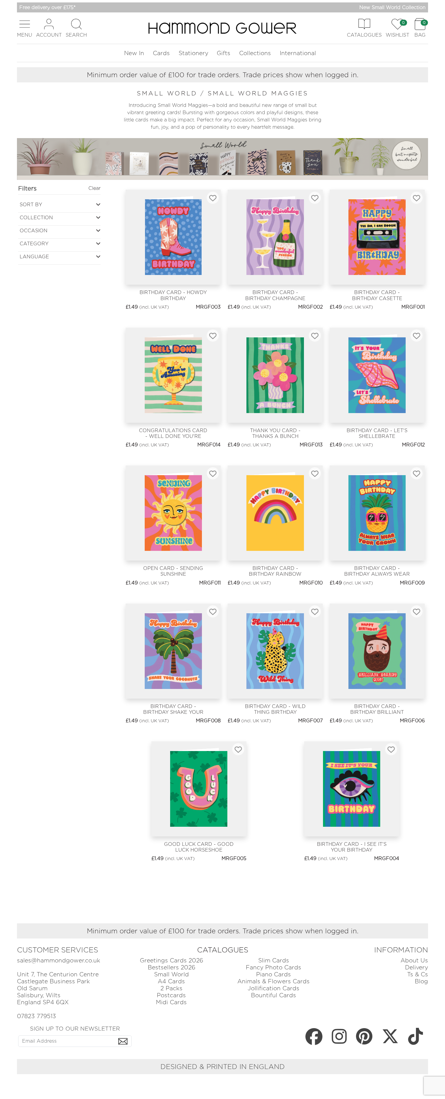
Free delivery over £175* (47, 7)
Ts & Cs (417, 974)
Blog (421, 981)
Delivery (416, 967)
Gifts (223, 53)
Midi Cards (171, 1002)
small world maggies (258, 93)
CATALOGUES (222, 949)
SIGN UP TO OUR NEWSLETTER (75, 1028)
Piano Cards (273, 974)
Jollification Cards (273, 988)
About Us (414, 960)
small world (168, 93)
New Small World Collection (392, 7)
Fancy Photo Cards (273, 967)
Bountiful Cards (273, 995)
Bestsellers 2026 (171, 967)
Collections (255, 53)
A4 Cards (171, 981)
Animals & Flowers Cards (273, 981)
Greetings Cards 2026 (171, 960)
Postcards (171, 995)
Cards (161, 53)
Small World (171, 974)
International (298, 53)
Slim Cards (273, 960)
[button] (24, 28)
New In (134, 53)
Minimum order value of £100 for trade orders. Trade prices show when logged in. (222, 75)
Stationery (193, 53)
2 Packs (171, 988)
